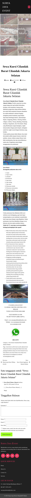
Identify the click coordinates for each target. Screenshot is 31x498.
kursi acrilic (12, 346)
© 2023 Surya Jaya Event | (11, 495)
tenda (13, 356)
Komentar (4, 405)
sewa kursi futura (13, 352)
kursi (7, 346)
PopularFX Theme (22, 495)
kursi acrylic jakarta (20, 346)
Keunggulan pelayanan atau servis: (12, 169)
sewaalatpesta (13, 354)
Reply (5, 390)
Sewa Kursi (6, 167)
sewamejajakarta (7, 356)
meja (14, 350)
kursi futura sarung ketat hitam (14, 348)
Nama (3, 419)
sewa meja (21, 352)
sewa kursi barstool (20, 350)
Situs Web (3, 425)
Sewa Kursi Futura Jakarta (11, 382)
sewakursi (19, 354)
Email (3, 422)
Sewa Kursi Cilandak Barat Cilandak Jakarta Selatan (15, 93)
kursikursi (10, 350)
